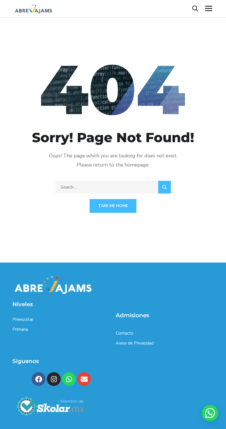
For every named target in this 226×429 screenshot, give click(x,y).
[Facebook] (38, 379)
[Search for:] (113, 187)
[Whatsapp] (69, 379)
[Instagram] (54, 379)
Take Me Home (113, 205)
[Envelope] (84, 379)
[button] (210, 413)
